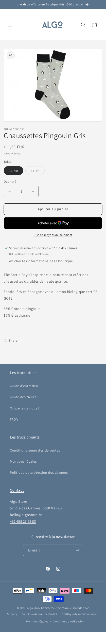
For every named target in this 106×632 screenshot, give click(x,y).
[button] (9, 24)
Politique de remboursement (80, 614)
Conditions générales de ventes (35, 450)
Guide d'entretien (24, 386)
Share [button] (13, 340)
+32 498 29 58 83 (23, 521)
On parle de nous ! (24, 408)
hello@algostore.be (26, 514)
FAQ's (14, 419)
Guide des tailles (23, 397)
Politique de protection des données (39, 472)
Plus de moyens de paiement (53, 235)
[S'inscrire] (77, 550)
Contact (17, 490)
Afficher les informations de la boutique (41, 261)
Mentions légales (23, 461)
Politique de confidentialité (39, 614)
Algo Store (34, 608)
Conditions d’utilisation (68, 621)
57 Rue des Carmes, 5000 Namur (36, 508)
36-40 (13, 170)
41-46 (38, 171)
